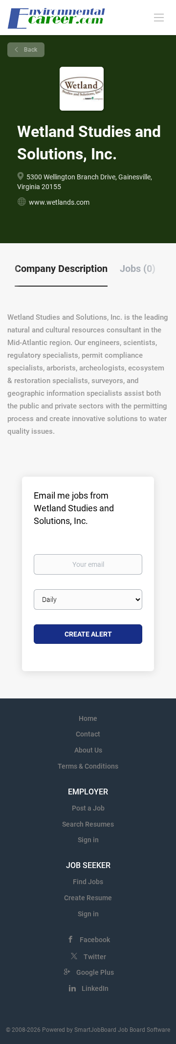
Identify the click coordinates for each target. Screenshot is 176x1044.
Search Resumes (88, 824)
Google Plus (95, 972)
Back (29, 49)
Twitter (95, 957)
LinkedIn (95, 988)
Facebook (95, 940)
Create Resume (88, 898)
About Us (88, 750)
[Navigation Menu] (159, 17)
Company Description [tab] (61, 268)
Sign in (88, 840)
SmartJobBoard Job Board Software (122, 1029)
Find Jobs (88, 882)
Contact (88, 734)
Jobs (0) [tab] (137, 268)
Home (88, 718)
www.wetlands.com (59, 202)
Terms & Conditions (88, 766)
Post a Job (88, 808)
